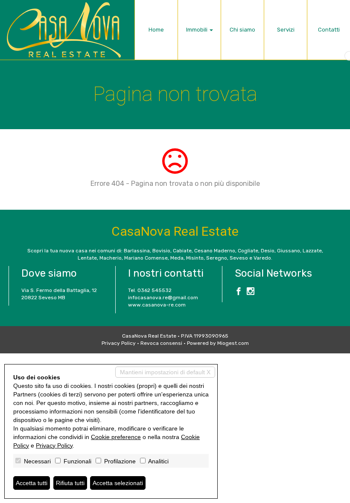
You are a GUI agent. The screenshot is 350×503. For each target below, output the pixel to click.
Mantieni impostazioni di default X (165, 372)
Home (156, 29)
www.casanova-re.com (157, 305)
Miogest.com (233, 343)
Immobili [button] (197, 29)
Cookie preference (116, 437)
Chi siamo (242, 29)
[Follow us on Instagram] (250, 292)
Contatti (329, 29)
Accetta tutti (31, 483)
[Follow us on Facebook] (238, 292)
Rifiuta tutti (70, 483)
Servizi (286, 29)
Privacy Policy (119, 343)
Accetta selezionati (118, 483)
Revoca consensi (161, 343)
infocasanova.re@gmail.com (163, 298)
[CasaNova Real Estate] (64, 30)
